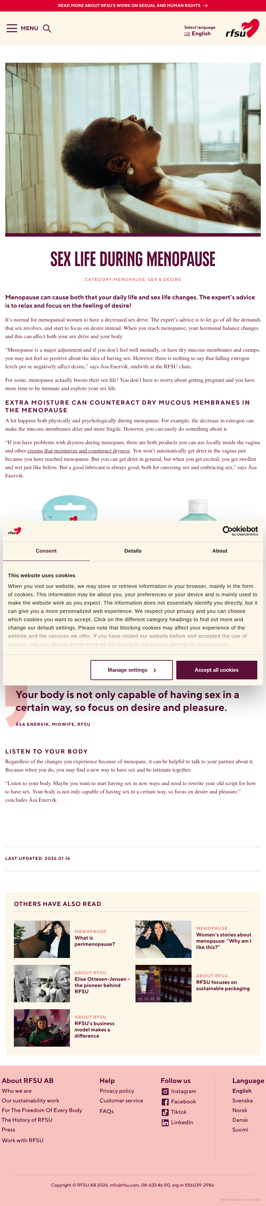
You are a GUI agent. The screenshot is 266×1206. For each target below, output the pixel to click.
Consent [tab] (46, 551)
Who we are (17, 1091)
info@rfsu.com (124, 1185)
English (241, 1091)
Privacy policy (116, 1091)
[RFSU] (242, 28)
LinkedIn (182, 1123)
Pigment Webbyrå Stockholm (241, 1200)
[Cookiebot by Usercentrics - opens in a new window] (227, 531)
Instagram (183, 1091)
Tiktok (179, 1112)
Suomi (240, 1130)
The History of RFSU (27, 1120)
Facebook (183, 1102)
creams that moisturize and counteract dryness (78, 450)
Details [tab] (133, 551)
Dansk (240, 1120)
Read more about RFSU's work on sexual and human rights (130, 6)
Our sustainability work (30, 1101)
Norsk (239, 1110)
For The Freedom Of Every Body (42, 1110)
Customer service (121, 1101)
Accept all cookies (217, 670)
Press (8, 1130)
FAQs (106, 1112)
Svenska (242, 1101)
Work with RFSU (23, 1141)
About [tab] (220, 551)
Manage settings (128, 670)
